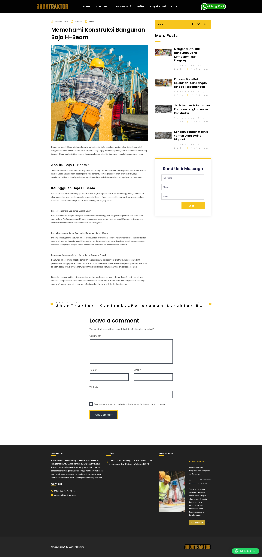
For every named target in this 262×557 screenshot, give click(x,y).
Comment (95, 335)
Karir (174, 6)
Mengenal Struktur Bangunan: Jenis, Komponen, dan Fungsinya (187, 54)
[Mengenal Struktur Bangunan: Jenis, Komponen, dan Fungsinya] (172, 491)
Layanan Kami (122, 6)
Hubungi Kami (216, 6)
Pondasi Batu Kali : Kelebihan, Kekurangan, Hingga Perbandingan (190, 83)
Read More (196, 523)
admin (194, 483)
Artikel (140, 6)
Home (86, 6)
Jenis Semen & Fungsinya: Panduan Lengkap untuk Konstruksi (192, 109)
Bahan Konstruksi (197, 461)
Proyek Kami (158, 6)
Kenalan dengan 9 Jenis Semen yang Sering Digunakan (191, 135)
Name (93, 369)
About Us (101, 6)
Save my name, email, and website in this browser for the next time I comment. (130, 404)
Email (137, 369)
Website (94, 387)
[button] (245, 551)
